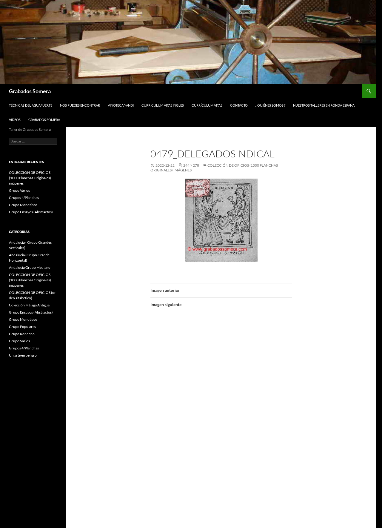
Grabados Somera (30, 91)
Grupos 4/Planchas (24, 197)
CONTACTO (239, 105)
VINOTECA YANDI (121, 105)
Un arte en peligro (23, 355)
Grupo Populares (22, 326)
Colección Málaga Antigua (29, 305)
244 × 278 (191, 165)
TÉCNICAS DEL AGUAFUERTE (30, 105)
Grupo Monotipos (23, 204)
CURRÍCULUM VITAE (207, 105)
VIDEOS (15, 120)
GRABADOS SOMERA (44, 120)
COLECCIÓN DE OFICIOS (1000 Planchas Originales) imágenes (30, 177)
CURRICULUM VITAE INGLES (162, 105)
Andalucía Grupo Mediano (29, 267)
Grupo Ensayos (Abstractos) (31, 212)
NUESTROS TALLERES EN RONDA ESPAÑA (324, 105)
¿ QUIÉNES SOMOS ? (270, 105)
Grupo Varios (19, 190)
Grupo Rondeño (22, 333)
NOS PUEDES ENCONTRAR (80, 105)
